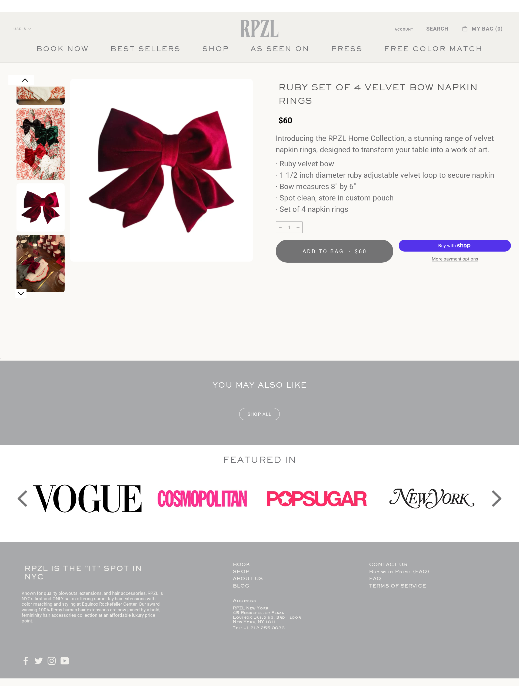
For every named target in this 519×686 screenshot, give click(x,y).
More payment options (455, 259)
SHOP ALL (260, 414)
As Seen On (280, 50)
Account (404, 29)
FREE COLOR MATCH (433, 50)
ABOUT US (248, 579)
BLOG (241, 586)
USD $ (20, 29)
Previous (25, 82)
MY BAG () (487, 28)
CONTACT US (388, 565)
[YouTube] (65, 660)
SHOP (215, 49)
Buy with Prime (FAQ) (399, 572)
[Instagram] (52, 660)
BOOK (241, 565)
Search (437, 28)
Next (21, 296)
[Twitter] (39, 660)
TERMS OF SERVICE (397, 586)
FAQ (375, 579)
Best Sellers (145, 50)
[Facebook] (26, 660)
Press (346, 50)
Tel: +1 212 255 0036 (259, 628)
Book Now (62, 49)
